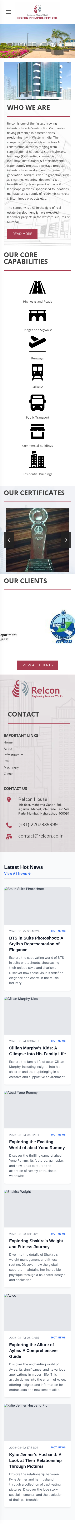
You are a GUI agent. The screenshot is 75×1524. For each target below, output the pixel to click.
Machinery (11, 767)
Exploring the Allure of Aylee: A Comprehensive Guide (33, 1350)
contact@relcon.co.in (41, 836)
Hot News (58, 930)
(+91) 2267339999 (38, 824)
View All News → (17, 873)
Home (8, 742)
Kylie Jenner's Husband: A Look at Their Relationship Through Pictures (35, 1460)
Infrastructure (13, 755)
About (8, 748)
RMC (7, 761)
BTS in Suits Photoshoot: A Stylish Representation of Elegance (36, 944)
